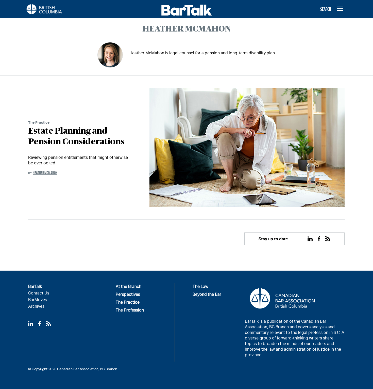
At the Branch (128, 286)
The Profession (130, 310)
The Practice (38, 122)
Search (325, 9)
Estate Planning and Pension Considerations (76, 136)
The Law (200, 286)
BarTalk (35, 286)
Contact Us (38, 293)
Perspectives (128, 294)
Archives (36, 306)
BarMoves (37, 299)
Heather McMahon (45, 172)
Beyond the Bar (207, 294)
